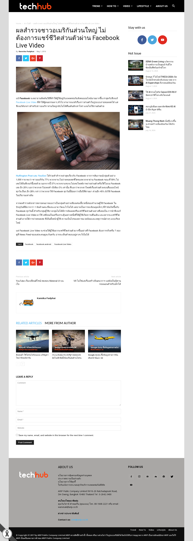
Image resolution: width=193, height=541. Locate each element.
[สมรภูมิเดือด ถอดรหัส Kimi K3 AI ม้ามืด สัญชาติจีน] (135, 110)
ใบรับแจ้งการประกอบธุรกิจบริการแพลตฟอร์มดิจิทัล (81, 484)
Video (126, 6)
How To (111, 6)
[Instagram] (139, 477)
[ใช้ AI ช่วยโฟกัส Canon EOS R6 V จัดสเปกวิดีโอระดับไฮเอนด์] (135, 96)
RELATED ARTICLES (29, 323)
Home (18, 23)
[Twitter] (172, 477)
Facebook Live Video (26, 102)
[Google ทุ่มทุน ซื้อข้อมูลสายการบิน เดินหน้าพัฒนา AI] (104, 341)
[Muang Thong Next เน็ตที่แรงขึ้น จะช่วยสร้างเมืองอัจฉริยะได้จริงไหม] (135, 124)
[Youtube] (131, 485)
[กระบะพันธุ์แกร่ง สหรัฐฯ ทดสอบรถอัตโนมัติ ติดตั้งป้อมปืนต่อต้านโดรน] (68, 341)
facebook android (43, 244)
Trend (96, 6)
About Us (162, 6)
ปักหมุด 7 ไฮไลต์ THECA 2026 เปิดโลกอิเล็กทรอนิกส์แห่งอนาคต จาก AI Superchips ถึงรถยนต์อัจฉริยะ (161, 80)
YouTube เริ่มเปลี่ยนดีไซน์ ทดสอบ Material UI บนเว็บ (39, 282)
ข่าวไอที (27, 23)
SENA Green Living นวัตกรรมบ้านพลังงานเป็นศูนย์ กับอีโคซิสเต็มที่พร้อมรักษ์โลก (159, 64)
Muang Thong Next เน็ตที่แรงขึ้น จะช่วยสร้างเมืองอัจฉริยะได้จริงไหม (161, 124)
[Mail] (147, 477)
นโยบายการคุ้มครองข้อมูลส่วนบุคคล (75, 475)
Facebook (29, 244)
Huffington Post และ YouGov (31, 175)
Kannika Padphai (26, 51)
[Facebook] (131, 477)
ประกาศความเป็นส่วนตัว (69, 478)
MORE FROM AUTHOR (60, 323)
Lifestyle (143, 6)
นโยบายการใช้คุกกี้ (67, 481)
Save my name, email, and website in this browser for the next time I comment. (56, 435)
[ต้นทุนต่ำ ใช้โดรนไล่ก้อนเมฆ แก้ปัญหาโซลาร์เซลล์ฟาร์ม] (32, 341)
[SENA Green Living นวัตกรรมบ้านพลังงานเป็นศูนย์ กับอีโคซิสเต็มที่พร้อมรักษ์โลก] (135, 65)
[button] (173, 6)
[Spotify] (164, 477)
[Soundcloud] (156, 477)
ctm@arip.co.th (79, 519)
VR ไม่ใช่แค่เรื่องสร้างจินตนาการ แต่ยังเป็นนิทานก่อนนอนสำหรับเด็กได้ (97, 282)
